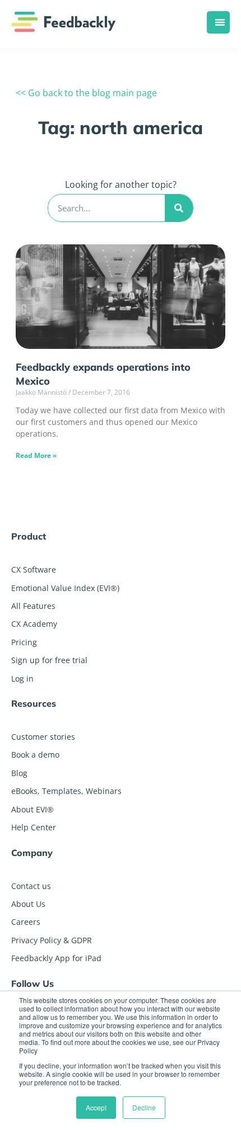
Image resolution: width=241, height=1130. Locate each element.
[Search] (179, 208)
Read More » (36, 455)
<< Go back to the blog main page (86, 93)
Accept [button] (96, 1107)
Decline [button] (144, 1107)
